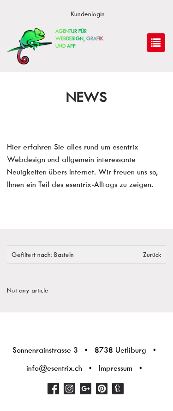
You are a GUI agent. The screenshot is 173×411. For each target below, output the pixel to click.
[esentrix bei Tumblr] (118, 388)
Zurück (152, 254)
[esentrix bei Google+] (85, 388)
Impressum (115, 368)
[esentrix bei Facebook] (53, 388)
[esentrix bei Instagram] (69, 388)
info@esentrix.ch (54, 368)
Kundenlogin (88, 14)
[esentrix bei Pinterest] (101, 388)
